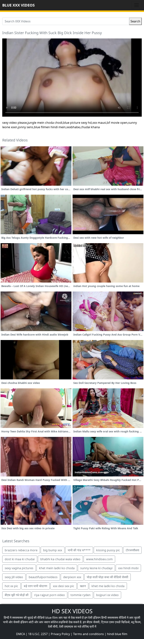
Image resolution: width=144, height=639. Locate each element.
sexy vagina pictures (19, 568)
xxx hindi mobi (128, 568)
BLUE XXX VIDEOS (18, 5)
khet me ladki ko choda (108, 586)
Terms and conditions (88, 634)
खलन (83, 586)
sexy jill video (14, 577)
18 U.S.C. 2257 (38, 634)
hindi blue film (117, 634)
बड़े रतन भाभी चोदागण (35, 586)
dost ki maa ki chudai (20, 559)
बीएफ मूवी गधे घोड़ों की (16, 595)
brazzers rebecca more (21, 550)
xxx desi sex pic (63, 586)
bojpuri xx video (107, 595)
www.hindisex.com (99, 559)
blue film (51, 617)
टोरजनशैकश (132, 550)
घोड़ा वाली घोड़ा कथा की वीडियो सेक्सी (107, 577)
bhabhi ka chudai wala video (60, 559)
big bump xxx (52, 550)
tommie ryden (80, 595)
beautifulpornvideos (43, 577)
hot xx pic (11, 586)
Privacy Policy (60, 634)
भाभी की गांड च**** (79, 550)
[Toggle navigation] (136, 5)
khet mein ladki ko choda (57, 568)
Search (135, 21)
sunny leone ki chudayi (96, 568)
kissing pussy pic (108, 550)
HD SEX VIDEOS (72, 611)
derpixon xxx (72, 577)
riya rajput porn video (49, 595)
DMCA (20, 634)
